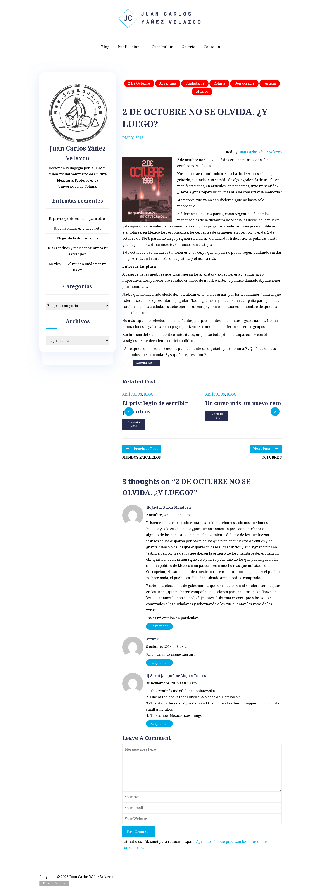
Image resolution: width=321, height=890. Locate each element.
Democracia (244, 83)
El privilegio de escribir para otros (77, 219)
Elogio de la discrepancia (77, 238)
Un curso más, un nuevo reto (77, 228)
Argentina (167, 83)
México (202, 91)
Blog (105, 47)
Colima (219, 83)
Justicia (270, 83)
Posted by (251, 152)
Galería (188, 47)
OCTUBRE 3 (272, 457)
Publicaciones (130, 47)
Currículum (162, 47)
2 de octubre (139, 83)
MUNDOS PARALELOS (141, 457)
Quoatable (60, 883)
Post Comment (139, 831)
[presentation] (128, 411)
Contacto (212, 47)
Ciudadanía (194, 83)
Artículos (132, 394)
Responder (159, 626)
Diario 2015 (132, 138)
